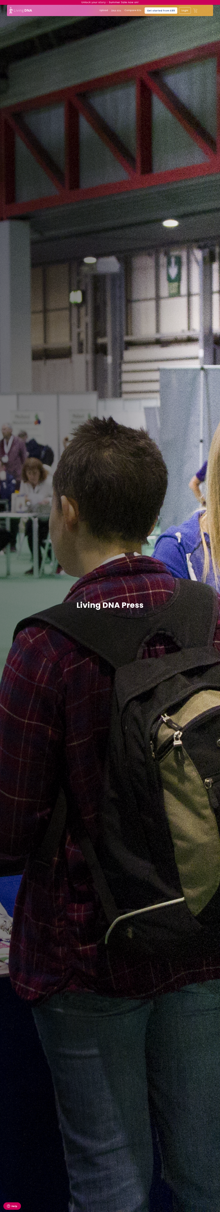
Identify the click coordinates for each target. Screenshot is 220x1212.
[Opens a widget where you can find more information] (12, 1206)
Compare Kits (132, 10)
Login (185, 10)
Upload (104, 10)
